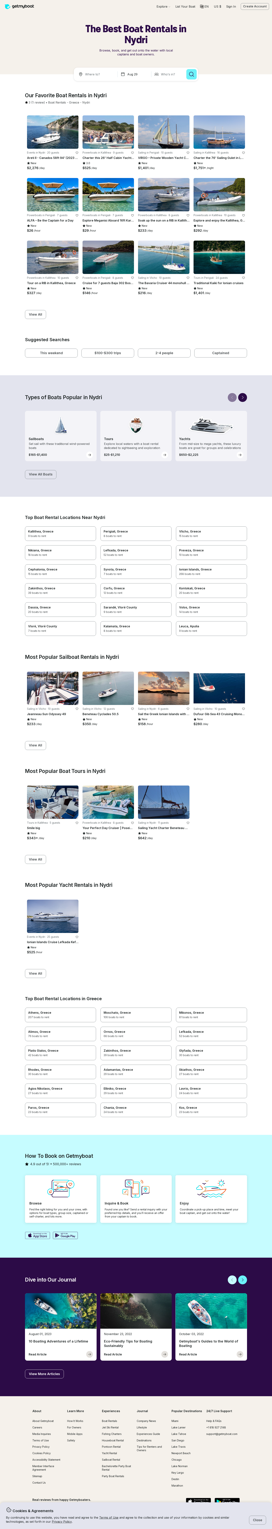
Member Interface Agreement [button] (43, 1468)
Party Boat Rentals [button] (113, 1476)
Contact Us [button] (39, 1482)
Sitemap (37, 1476)
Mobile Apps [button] (75, 1433)
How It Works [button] (75, 1420)
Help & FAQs (213, 1420)
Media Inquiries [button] (41, 1433)
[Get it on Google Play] (65, 1236)
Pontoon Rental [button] (111, 1446)
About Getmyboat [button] (43, 1420)
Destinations (144, 1440)
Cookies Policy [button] (41, 1453)
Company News (146, 1420)
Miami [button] (175, 1420)
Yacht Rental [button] (109, 1453)
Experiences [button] (111, 1411)
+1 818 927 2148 (216, 1427)
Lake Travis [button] (179, 1446)
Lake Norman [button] (180, 1466)
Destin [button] (175, 1479)
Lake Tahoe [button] (179, 1433)
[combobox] (96, 74)
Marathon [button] (177, 1485)
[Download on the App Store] (37, 1236)
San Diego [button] (178, 1440)
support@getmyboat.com (221, 1433)
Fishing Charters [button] (112, 1433)
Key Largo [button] (178, 1472)
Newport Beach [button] (181, 1453)
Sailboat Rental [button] (111, 1459)
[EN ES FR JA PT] (204, 6)
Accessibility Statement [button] (46, 1459)
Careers (37, 1427)
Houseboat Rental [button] (113, 1440)
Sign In (231, 6)
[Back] (232, 397)
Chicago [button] (177, 1459)
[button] (185, 6)
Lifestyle (142, 1427)
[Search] (191, 74)
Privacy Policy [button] (62, 1521)
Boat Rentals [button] (109, 1420)
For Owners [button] (74, 1427)
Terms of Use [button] (108, 1517)
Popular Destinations (187, 1411)
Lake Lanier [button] (179, 1427)
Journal (142, 1411)
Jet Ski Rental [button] (110, 1427)
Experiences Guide (148, 1433)
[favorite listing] (76, 152)
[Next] (242, 397)
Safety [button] (71, 1440)
